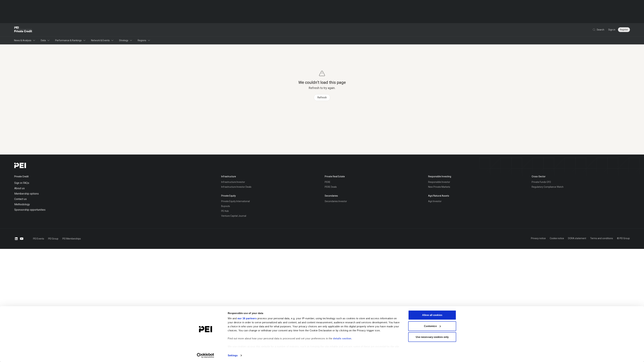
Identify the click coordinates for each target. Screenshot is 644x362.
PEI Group (53, 238)
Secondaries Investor (336, 201)
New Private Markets (439, 187)
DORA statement (577, 238)
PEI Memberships (71, 238)
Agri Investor (435, 201)
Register (624, 29)
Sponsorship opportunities (29, 209)
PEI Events (38, 238)
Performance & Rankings (68, 40)
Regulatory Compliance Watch (548, 187)
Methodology (22, 204)
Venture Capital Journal (233, 216)
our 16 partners (247, 318)
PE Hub (225, 211)
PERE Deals (331, 187)
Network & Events (100, 40)
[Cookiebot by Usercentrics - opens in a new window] (205, 355)
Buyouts (225, 206)
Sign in (611, 29)
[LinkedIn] (16, 239)
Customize (430, 326)
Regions (142, 40)
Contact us (20, 199)
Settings (233, 355)
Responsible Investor (439, 182)
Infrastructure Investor (233, 182)
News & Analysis (22, 40)
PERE (327, 182)
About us (19, 188)
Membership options (26, 193)
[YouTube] (22, 239)
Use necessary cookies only (432, 337)
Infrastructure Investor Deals (236, 187)
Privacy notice (538, 238)
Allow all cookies (432, 315)
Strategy (123, 40)
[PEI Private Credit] (23, 29)
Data (43, 40)
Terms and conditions (601, 238)
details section (342, 338)
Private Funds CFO (541, 182)
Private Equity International (235, 201)
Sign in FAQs (21, 183)
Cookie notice (557, 238)
